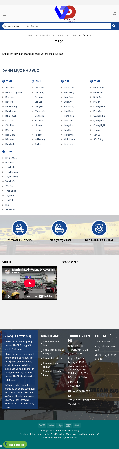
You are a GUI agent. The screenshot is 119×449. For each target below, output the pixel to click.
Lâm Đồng (69, 97)
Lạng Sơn (68, 125)
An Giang (9, 87)
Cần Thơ (9, 125)
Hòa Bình (68, 111)
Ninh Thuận (99, 87)
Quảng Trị (98, 130)
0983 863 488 (103, 341)
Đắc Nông (39, 92)
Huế (7, 205)
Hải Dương (40, 139)
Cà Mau (9, 120)
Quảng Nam (99, 120)
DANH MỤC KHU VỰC (20, 70)
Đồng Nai (39, 106)
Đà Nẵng (39, 97)
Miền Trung (58, 35)
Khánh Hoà (69, 139)
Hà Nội (38, 130)
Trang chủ (32, 35)
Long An (68, 102)
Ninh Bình (98, 92)
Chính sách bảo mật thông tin (53, 351)
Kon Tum (68, 144)
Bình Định (10, 144)
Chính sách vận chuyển (51, 365)
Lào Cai (67, 130)
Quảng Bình (99, 116)
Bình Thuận (11, 116)
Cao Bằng (39, 87)
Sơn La (96, 135)
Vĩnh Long (10, 209)
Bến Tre (9, 102)
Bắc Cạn (9, 130)
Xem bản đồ (74, 404)
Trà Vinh (9, 200)
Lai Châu (68, 120)
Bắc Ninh (9, 139)
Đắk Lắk (38, 102)
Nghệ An (71, 35)
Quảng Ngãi (99, 125)
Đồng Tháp (40, 111)
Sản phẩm (45, 35)
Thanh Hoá (10, 191)
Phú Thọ (97, 102)
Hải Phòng (69, 106)
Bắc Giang (10, 135)
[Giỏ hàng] (115, 13)
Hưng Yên (69, 116)
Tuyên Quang (11, 176)
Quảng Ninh (99, 106)
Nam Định (69, 135)
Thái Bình (10, 167)
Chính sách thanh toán (52, 373)
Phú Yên (97, 111)
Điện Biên (39, 116)
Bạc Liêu (9, 97)
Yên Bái (9, 186)
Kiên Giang (69, 92)
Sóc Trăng (98, 139)
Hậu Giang (69, 87)
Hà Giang (39, 120)
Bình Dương (11, 106)
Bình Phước (11, 111)
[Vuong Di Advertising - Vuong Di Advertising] (59, 13)
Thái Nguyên (11, 172)
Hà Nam (38, 125)
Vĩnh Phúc (10, 181)
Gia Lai (38, 144)
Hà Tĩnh (38, 135)
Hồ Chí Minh (11, 158)
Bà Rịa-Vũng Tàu (13, 92)
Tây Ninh (9, 195)
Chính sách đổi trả (52, 358)
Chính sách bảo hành (51, 343)
